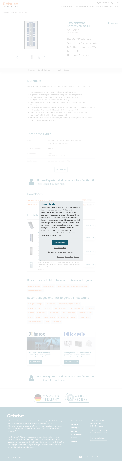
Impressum (60, 257)
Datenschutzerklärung (54, 225)
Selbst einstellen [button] (60, 248)
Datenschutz (69, 257)
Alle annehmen (60, 242)
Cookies (76, 257)
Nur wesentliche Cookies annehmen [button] (60, 252)
